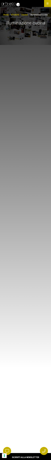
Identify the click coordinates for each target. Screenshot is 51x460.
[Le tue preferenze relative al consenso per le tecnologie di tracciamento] (4, 455)
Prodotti (15, 15)
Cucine (24, 15)
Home (6, 15)
